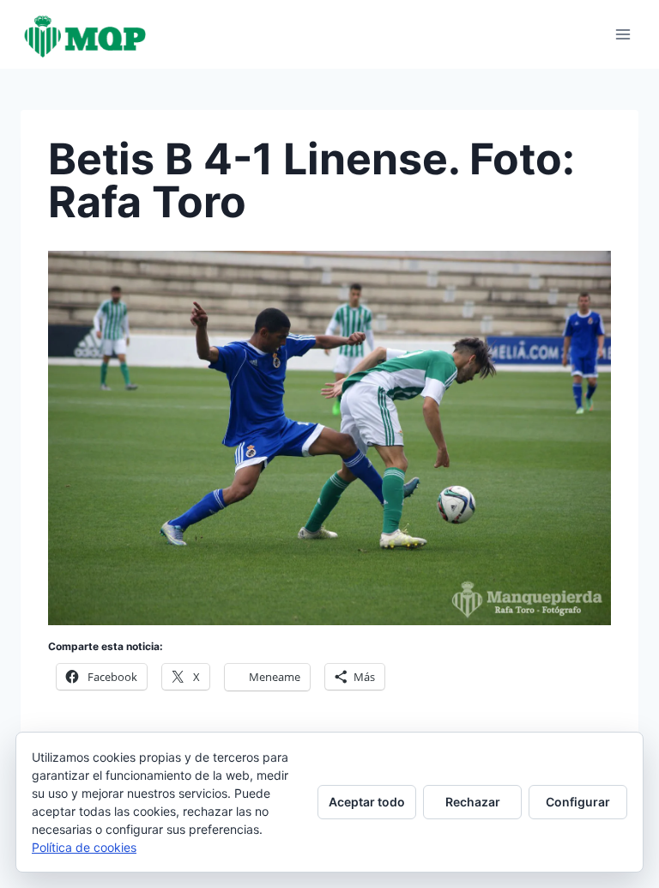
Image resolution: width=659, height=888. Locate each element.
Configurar (578, 801)
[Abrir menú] (622, 34)
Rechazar (472, 801)
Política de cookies (84, 847)
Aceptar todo (367, 801)
